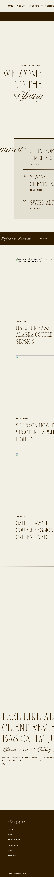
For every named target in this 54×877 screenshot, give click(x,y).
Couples (21, 321)
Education (22, 419)
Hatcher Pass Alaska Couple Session (34, 335)
